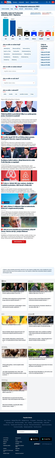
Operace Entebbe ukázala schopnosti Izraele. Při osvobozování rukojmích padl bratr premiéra (13, 332)
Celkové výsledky (5, 8)
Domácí (15, 2)
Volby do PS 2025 (45, 52)
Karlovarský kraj (26, 48)
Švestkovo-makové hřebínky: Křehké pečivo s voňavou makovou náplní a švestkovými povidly (40, 325)
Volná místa (5, 439)
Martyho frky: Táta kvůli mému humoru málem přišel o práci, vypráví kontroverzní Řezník (40, 358)
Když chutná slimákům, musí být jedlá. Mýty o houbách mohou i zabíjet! (12, 405)
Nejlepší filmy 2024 (16, 420)
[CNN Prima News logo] (7, 2)
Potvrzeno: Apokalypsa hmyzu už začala (11, 324)
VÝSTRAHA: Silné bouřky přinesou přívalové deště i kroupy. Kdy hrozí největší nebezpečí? (14, 299)
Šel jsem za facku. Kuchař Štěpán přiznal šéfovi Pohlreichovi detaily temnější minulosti (39, 299)
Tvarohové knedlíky (18, 427)
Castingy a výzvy (18, 441)
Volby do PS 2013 (45, 60)
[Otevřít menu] (2, 2)
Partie (45, 420)
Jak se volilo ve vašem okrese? (12, 67)
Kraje (12, 8)
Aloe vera (26, 424)
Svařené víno (7, 424)
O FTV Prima (5, 437)
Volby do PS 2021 (45, 54)
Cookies (5, 448)
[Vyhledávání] (47, 2)
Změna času (40, 420)
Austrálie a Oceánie (24, 94)
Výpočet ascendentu (47, 424)
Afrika (5, 94)
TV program (33, 420)
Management (18, 437)
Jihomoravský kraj (16, 48)
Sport (27, 2)
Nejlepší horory (25, 420)
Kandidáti (36, 8)
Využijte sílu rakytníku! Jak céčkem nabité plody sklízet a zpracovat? (13, 391)
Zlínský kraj (14, 59)
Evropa (32, 94)
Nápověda (17, 448)
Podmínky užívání (6, 445)
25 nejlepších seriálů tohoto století (10, 357)
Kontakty (17, 443)
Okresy (16, 8)
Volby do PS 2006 (45, 65)
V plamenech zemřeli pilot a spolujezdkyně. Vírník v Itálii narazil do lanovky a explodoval (14, 306)
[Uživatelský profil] (49, 2)
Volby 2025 (46, 422)
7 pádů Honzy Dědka (38, 422)
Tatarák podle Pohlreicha (17, 424)
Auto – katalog (28, 422)
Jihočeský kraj (7, 48)
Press (16, 439)
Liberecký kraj (7, 54)
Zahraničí (21, 2)
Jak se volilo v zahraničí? (10, 90)
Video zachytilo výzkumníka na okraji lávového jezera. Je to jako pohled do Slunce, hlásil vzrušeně (14, 339)
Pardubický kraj (7, 57)
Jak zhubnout (7, 420)
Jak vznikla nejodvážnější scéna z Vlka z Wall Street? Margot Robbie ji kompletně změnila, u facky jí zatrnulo (14, 373)
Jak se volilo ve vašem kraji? (11, 44)
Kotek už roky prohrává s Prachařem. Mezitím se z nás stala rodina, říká (40, 306)
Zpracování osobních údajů (19, 446)
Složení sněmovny (28, 8)
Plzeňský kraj (15, 57)
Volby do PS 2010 (45, 62)
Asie (16, 94)
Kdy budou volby (10, 422)
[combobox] (18, 71)
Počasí (49, 420)
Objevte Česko (34, 2)
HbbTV (4, 443)
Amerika (11, 94)
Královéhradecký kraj (26, 51)
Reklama (5, 441)
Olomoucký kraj (27, 54)
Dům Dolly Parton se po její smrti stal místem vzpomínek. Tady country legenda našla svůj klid (13, 398)
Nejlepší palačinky (28, 427)
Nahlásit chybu (6, 453)
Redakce (17, 450)
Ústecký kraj (6, 59)
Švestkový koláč (37, 427)
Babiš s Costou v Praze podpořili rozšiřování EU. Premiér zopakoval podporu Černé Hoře (13, 292)
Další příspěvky (18, 241)
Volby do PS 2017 (45, 57)
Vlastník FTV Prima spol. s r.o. (8, 451)
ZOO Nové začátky (19, 422)
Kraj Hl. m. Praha (7, 51)
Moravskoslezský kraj (16, 54)
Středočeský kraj (24, 57)
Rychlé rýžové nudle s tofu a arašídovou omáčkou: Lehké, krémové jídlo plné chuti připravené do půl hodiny (40, 333)
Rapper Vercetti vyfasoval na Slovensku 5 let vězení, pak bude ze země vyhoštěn (41, 365)
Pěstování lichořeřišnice (35, 424)
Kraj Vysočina (16, 51)
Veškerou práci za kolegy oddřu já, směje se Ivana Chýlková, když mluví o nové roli (40, 292)
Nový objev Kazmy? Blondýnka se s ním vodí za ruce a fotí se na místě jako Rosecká (40, 372)
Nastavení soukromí (19, 453)
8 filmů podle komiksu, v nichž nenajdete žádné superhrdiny (13, 365)
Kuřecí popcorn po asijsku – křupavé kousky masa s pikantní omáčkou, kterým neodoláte (40, 339)
